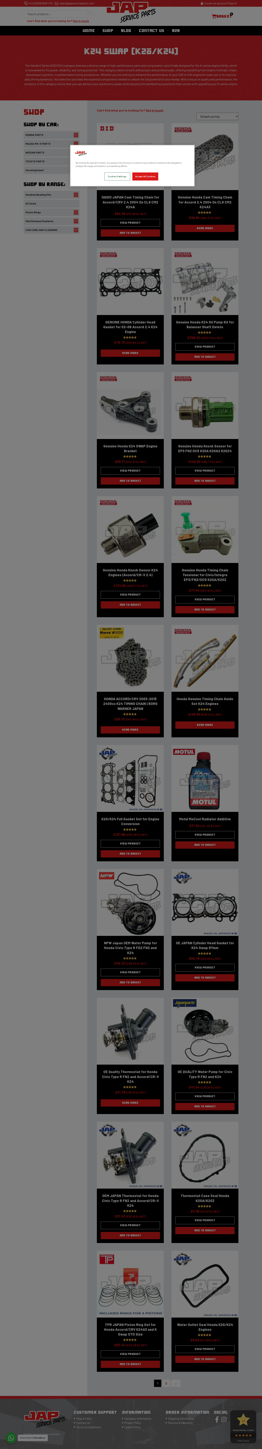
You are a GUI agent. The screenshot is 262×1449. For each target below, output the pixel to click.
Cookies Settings (117, 176)
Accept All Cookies (145, 176)
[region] (132, 165)
